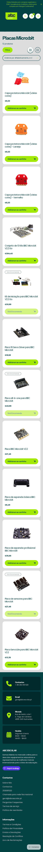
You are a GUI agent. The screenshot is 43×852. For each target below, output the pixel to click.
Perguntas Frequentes (13, 802)
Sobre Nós (7, 782)
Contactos (7, 786)
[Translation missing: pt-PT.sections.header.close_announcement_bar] (41, 4)
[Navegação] (38, 16)
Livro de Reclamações (12, 840)
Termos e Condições (12, 824)
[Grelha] (30, 50)
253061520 (7, 790)
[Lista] (37, 50)
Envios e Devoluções (12, 832)
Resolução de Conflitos (13, 836)
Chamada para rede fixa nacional (18, 794)
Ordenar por (9, 58)
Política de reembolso (12, 810)
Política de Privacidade (13, 828)
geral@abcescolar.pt (12, 798)
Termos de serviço (11, 806)
